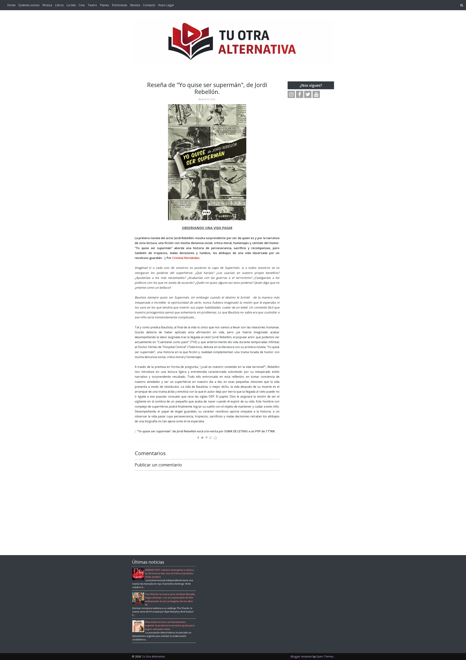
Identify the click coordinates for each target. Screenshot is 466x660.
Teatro (92, 5)
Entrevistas (119, 5)
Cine (82, 5)
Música (47, 5)
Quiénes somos (29, 5)
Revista (135, 5)
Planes (104, 5)
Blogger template (301, 656)
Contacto (149, 5)
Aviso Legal (166, 5)
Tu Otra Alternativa (153, 656)
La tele (71, 5)
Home (11, 5)
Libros (59, 5)
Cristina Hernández (186, 258)
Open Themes (324, 656)
